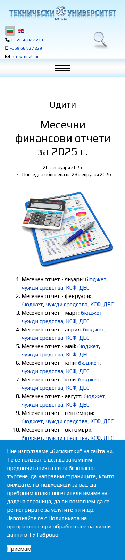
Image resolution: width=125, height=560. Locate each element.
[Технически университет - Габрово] (62, 13)
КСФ (71, 287)
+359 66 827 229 (26, 48)
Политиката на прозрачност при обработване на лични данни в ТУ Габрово (59, 526)
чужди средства (42, 287)
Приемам (19, 548)
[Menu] (66, 69)
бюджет (96, 279)
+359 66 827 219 (27, 39)
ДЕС (84, 287)
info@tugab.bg (25, 56)
